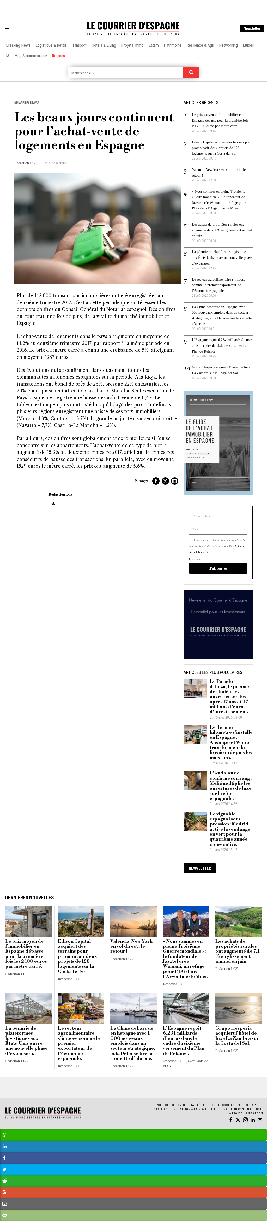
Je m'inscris (187, 655)
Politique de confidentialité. (164, 675)
